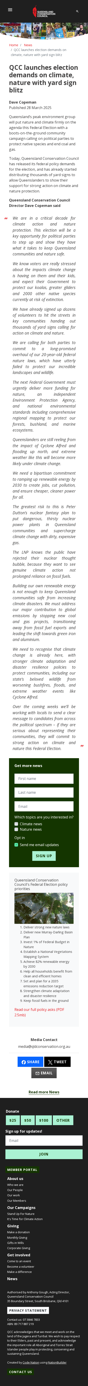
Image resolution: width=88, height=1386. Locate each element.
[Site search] (77, 10)
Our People (15, 1190)
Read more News (44, 1092)
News (12, 1278)
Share (32, 1061)
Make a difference (19, 1272)
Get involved (18, 1254)
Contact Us (20, 1372)
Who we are (15, 1185)
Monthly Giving (17, 1238)
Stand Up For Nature (21, 1214)
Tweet (60, 1061)
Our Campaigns (21, 1207)
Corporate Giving (18, 1248)
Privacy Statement (28, 1310)
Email (46, 1072)
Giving (13, 1225)
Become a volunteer (20, 1267)
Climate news (31, 823)
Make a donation (18, 1232)
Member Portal (22, 1170)
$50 (27, 1120)
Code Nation (31, 1362)
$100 (43, 1120)
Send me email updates (39, 844)
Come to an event (19, 1261)
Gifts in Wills (15, 1243)
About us (15, 1178)
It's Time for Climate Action (25, 1219)
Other (63, 1120)
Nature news (31, 829)
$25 (12, 1120)
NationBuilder (57, 1362)
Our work (13, 1195)
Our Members (16, 1201)
